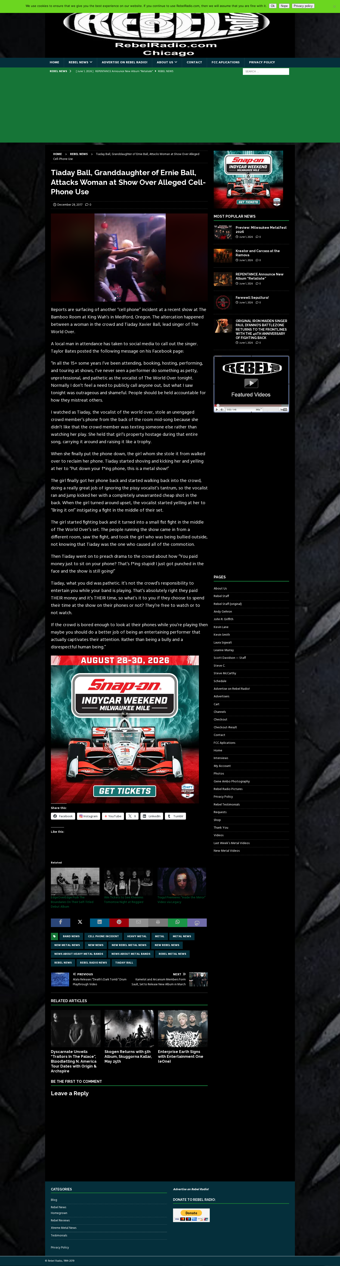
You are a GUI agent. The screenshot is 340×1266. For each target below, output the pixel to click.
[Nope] (334, 6)
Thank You (221, 827)
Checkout (220, 719)
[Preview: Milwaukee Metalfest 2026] (223, 232)
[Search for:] (266, 71)
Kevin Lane (221, 627)
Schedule (220, 681)
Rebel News (78, 62)
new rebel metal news (129, 945)
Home (54, 62)
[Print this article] (158, 922)
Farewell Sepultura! (252, 297)
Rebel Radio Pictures (228, 789)
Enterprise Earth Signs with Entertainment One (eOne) (180, 1056)
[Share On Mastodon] (197, 922)
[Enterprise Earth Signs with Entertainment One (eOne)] (183, 1028)
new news (95, 945)
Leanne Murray (224, 650)
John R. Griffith (223, 619)
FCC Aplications (226, 62)
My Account (222, 766)
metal (159, 936)
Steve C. (219, 665)
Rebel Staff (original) (228, 604)
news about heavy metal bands (78, 954)
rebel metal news (172, 954)
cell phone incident (103, 936)
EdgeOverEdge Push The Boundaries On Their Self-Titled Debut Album (72, 902)
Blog (54, 1200)
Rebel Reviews (60, 1220)
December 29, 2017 (69, 204)
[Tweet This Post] (80, 922)
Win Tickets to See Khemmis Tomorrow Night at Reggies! (123, 900)
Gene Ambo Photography (232, 781)
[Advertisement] (170, 110)
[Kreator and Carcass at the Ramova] (223, 256)
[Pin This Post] (119, 922)
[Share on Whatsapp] (177, 922)
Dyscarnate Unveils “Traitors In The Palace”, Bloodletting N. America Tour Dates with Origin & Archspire (74, 1061)
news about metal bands (130, 954)
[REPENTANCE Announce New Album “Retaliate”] (223, 279)
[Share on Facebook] (60, 922)
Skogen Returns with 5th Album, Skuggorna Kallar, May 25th (128, 1056)
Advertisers (221, 696)
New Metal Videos (227, 851)
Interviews (221, 758)
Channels (220, 712)
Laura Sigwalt (223, 642)
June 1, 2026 (246, 237)
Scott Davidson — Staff (230, 658)
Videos (218, 835)
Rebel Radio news (93, 963)
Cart (216, 704)
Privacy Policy (262, 62)
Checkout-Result (225, 727)
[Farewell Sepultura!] (223, 302)
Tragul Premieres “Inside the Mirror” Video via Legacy (182, 900)
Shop (217, 820)
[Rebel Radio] (170, 55)
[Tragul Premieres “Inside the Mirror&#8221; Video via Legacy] (182, 881)
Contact (194, 62)
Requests (220, 812)
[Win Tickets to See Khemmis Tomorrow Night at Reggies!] (128, 881)
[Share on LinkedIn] (99, 922)
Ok (273, 6)
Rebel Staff (221, 596)
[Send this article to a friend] (138, 922)
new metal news (67, 945)
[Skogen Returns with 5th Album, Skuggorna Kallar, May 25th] (129, 1028)
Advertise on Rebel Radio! (124, 62)
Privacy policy (303, 6)
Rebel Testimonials (227, 804)
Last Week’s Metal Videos (232, 843)
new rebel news (167, 945)
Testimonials (59, 1235)
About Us (165, 62)
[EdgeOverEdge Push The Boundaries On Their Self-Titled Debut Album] (75, 881)
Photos (219, 773)
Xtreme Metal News (63, 1228)
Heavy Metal (137, 936)
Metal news (182, 936)
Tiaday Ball (124, 963)
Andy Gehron (223, 611)
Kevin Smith (222, 635)
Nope (284, 6)
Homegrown (59, 1213)
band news (71, 936)
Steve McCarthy (225, 673)
